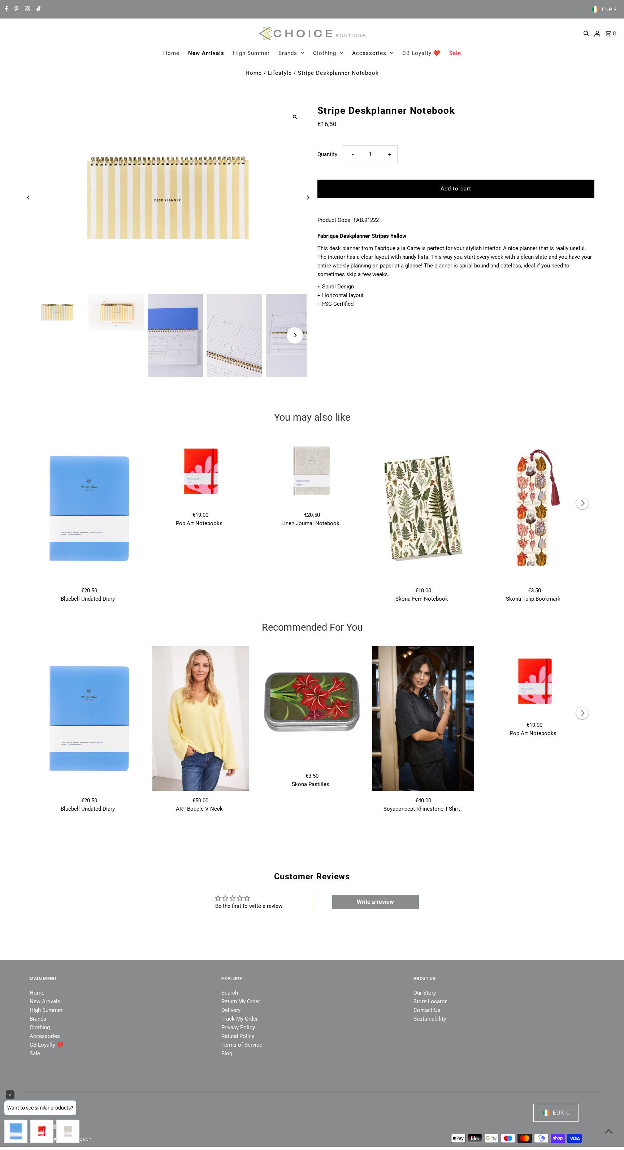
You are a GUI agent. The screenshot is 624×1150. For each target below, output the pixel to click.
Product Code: (334, 220)
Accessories (369, 53)
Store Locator (430, 1001)
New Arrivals (206, 53)
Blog (226, 1053)
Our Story (424, 993)
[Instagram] (26, 9)
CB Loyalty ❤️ (421, 53)
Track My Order (239, 1019)
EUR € (609, 9)
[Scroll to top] (609, 1131)
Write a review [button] (375, 901)
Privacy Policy (238, 1027)
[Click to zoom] (295, 117)
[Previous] (29, 197)
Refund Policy (237, 1036)
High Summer (251, 53)
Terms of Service (241, 1045)
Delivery (230, 1010)
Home (171, 53)
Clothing (324, 53)
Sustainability (429, 1019)
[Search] (586, 33)
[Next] (307, 197)
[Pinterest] (15, 9)
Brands (287, 53)
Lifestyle (280, 73)
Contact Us (427, 1010)
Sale (455, 53)
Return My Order (240, 1001)
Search (229, 993)
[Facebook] (5, 9)
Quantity (327, 154)
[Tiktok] (37, 9)
